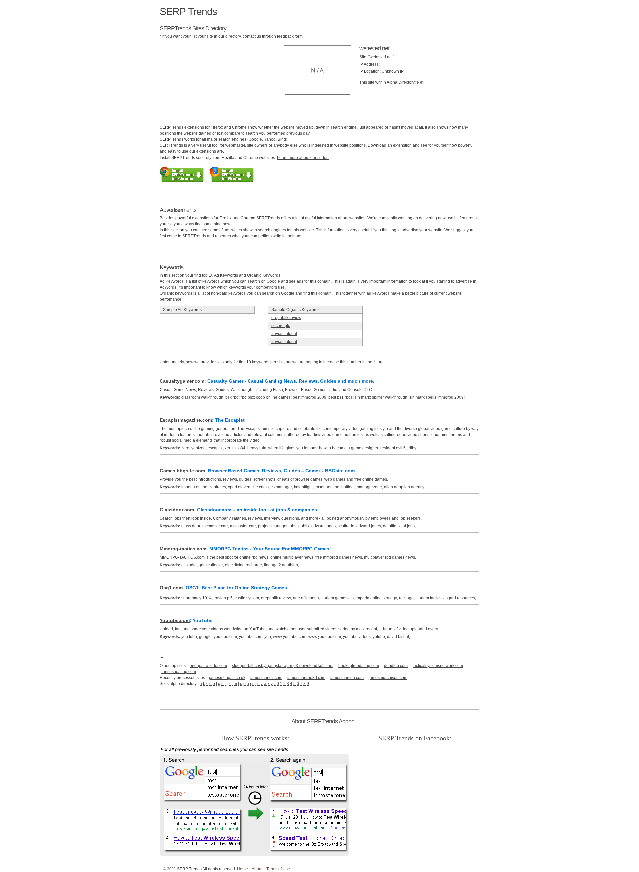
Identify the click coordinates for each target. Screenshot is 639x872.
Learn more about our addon (303, 157)
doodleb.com (396, 665)
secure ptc (280, 325)
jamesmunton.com (347, 677)
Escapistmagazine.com (186, 420)
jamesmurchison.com (388, 677)
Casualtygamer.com (182, 381)
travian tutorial (284, 333)
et (421, 82)
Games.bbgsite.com (182, 470)
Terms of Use (278, 869)
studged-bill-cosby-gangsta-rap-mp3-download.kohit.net (282, 665)
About (257, 869)
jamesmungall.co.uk (227, 677)
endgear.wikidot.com (208, 665)
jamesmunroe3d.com (306, 677)
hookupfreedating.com (358, 665)
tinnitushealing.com (178, 671)
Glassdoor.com (177, 509)
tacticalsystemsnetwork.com (438, 665)
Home (242, 869)
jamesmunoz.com (266, 677)
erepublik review (286, 317)
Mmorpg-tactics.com (183, 548)
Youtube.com (175, 620)
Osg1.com (171, 587)
